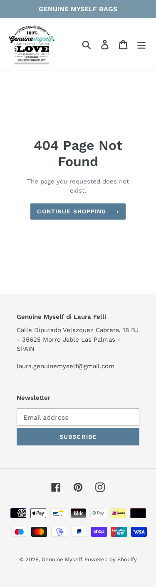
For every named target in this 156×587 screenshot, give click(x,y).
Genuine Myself (62, 559)
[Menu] (141, 44)
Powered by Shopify (110, 559)
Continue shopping (71, 211)
